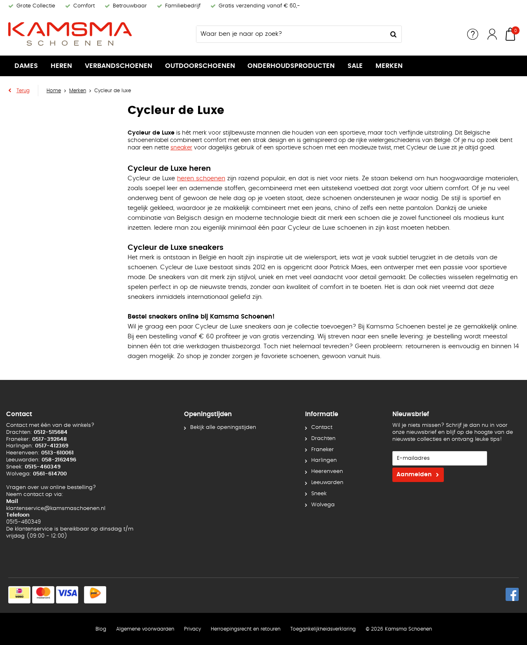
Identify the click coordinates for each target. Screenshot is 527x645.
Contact (321, 427)
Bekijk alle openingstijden (223, 427)
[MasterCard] (43, 594)
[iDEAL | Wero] (19, 594)
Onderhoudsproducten (291, 66)
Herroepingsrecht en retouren (245, 628)
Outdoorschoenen (200, 66)
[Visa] (67, 594)
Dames (26, 66)
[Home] (70, 34)
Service (472, 34)
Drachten (323, 438)
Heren (61, 66)
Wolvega (323, 505)
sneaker (181, 148)
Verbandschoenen (118, 66)
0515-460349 (23, 522)
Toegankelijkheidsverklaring (323, 628)
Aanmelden (413, 474)
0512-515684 (51, 432)
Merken (389, 66)
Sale (355, 66)
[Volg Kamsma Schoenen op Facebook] (512, 594)
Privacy (192, 628)
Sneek (318, 493)
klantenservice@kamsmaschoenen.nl (55, 508)
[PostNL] (95, 594)
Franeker (322, 449)
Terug (23, 90)
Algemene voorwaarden (145, 628)
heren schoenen (201, 178)
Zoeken (393, 34)
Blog (101, 628)
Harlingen (324, 460)
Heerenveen (327, 471)
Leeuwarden (327, 482)
